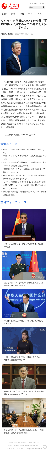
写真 (39, 13)
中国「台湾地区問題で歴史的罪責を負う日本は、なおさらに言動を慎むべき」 (24, 358)
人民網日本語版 (7, 33)
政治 (4, 13)
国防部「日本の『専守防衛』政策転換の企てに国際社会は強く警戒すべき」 (24, 284)
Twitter (41, 3)
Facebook (33, 3)
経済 (13, 13)
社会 (22, 13)
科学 (30, 13)
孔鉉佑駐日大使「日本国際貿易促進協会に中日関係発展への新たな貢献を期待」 (24, 431)
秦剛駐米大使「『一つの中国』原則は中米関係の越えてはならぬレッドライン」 (24, 392)
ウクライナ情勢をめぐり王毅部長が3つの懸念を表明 (24, 182)
